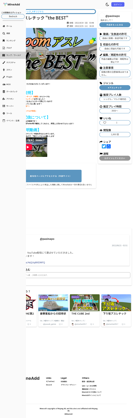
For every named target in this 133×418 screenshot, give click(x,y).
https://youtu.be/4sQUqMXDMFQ (27, 262)
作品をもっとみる (115, 24)
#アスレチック (115, 87)
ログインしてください (114, 158)
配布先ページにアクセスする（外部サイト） (51, 176)
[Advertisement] (51, 208)
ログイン (118, 4)
